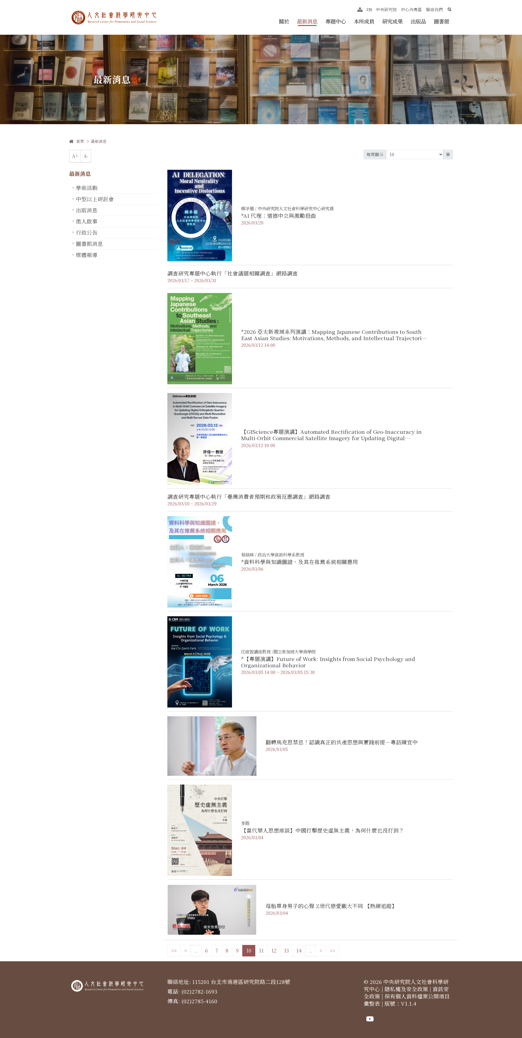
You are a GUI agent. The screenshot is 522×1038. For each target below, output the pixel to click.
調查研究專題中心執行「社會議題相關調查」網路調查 (232, 273)
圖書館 (441, 21)
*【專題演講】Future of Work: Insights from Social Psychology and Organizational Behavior (328, 662)
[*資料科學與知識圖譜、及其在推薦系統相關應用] (199, 561)
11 (261, 950)
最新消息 (307, 21)
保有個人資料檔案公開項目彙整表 (407, 999)
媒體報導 (87, 255)
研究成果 (392, 21)
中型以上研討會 (95, 199)
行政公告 (87, 232)
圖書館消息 (89, 243)
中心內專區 (411, 9)
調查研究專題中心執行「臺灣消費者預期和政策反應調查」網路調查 (248, 496)
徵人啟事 (87, 221)
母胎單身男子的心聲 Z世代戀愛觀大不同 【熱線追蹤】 (331, 906)
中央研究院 (386, 9)
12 (273, 950)
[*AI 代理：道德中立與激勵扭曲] (199, 214)
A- (86, 156)
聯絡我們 (434, 9)
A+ (75, 156)
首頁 (78, 141)
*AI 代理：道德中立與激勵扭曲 (278, 215)
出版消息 (87, 210)
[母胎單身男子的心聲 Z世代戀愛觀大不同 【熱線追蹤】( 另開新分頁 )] (211, 909)
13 (286, 950)
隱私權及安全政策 (406, 989)
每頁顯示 (374, 154)
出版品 (418, 21)
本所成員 (364, 21)
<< (174, 950)
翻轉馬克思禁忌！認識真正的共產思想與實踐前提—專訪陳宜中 (342, 742)
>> (332, 950)
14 (298, 950)
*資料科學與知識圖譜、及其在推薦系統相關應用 (299, 562)
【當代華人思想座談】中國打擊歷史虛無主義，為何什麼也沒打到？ (322, 830)
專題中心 (335, 21)
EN (369, 9)
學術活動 (87, 188)
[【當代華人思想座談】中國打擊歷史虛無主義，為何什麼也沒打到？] (199, 829)
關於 (284, 21)
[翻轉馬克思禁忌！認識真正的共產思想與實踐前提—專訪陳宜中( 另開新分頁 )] (211, 745)
